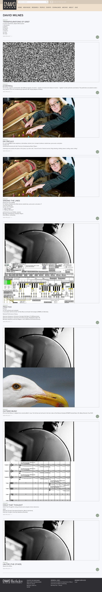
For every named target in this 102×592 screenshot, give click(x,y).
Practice (7, 307)
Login (76, 582)
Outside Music (10, 411)
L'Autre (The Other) (12, 564)
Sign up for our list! (60, 2)
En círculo (8, 141)
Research (35, 7)
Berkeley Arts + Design (56, 585)
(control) (8, 86)
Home (20, 7)
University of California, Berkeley (59, 583)
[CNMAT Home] (9, 5)
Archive (65, 7)
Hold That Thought (13, 505)
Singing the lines (11, 201)
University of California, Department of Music (62, 582)
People (42, 7)
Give (76, 7)
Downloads (56, 7)
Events (48, 7)
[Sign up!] (51, 2)
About (71, 7)
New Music (27, 7)
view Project (7, 36)
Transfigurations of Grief (16, 22)
